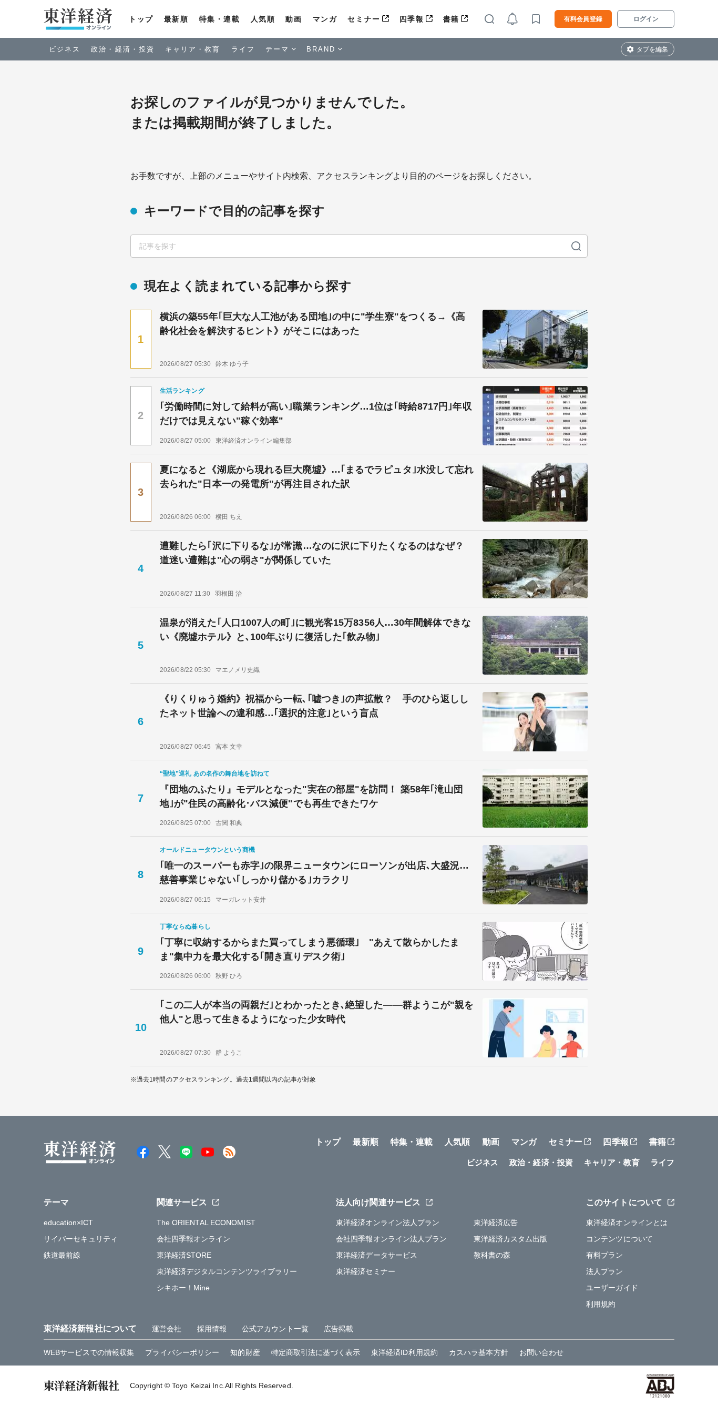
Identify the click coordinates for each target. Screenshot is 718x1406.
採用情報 (212, 1329)
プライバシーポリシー (182, 1352)
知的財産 (245, 1352)
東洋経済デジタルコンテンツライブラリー (227, 1271)
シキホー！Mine (183, 1287)
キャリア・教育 (193, 49)
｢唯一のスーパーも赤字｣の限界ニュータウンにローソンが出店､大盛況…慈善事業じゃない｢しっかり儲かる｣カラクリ (314, 872)
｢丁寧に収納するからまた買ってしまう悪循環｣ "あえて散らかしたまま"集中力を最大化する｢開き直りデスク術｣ (309, 949)
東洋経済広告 (496, 1222)
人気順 (263, 19)
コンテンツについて (619, 1239)
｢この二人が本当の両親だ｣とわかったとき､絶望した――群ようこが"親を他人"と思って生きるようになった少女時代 (317, 1012)
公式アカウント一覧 (275, 1329)
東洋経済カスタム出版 (511, 1239)
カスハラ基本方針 (478, 1352)
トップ (141, 19)
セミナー (363, 19)
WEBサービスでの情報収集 (89, 1352)
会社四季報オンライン (194, 1239)
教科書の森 (492, 1255)
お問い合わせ (541, 1352)
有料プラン (604, 1255)
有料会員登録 (583, 19)
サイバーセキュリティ (81, 1239)
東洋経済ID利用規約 (404, 1352)
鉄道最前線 (62, 1255)
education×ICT (68, 1222)
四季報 (411, 19)
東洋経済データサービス (376, 1255)
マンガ (325, 19)
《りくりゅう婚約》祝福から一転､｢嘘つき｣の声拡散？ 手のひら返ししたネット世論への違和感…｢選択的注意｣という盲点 (314, 706)
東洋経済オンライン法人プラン (387, 1222)
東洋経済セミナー (365, 1271)
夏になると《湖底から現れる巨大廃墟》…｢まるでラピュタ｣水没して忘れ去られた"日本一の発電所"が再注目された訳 (317, 476)
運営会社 (166, 1329)
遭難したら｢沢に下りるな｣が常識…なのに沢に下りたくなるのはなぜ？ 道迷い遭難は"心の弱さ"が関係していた (312, 553)
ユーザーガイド (612, 1287)
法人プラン (604, 1271)
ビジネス (64, 49)
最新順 (176, 19)
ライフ (243, 49)
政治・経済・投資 (123, 49)
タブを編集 (652, 49)
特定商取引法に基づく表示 (315, 1352)
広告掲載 (338, 1329)
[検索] (576, 246)
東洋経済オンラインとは (627, 1222)
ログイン (646, 19)
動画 (293, 19)
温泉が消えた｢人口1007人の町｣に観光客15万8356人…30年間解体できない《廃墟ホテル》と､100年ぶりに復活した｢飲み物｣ (315, 629)
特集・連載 (219, 19)
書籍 (451, 19)
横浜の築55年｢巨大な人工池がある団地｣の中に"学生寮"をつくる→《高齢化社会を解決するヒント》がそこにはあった (313, 323)
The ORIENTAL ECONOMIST (206, 1222)
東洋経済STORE (184, 1255)
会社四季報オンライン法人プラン (391, 1239)
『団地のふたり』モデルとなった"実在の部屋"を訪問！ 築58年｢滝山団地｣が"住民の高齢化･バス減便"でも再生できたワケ (312, 796)
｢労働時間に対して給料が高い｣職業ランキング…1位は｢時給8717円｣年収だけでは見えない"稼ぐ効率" (316, 413)
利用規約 (601, 1304)
